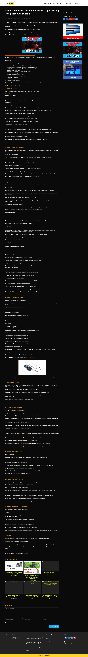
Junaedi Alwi (9, 18)
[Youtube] (74, 638)
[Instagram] (68, 638)
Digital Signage (48, 641)
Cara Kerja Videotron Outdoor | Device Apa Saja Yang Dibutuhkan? (20, 54)
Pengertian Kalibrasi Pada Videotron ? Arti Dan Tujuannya (14, 596)
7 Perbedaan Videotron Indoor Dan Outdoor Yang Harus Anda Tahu (32, 597)
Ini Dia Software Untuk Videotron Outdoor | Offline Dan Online (19, 142)
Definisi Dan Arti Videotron (50, 572)
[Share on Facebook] (67, 19)
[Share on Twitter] (64, 19)
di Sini (25, 443)
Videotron (28, 18)
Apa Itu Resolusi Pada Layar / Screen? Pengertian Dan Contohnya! (32, 577)
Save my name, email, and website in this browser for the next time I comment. (23, 622)
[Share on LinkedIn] (76, 19)
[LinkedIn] (71, 638)
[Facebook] (65, 638)
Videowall (47, 638)
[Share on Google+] (70, 19)
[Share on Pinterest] (73, 19)
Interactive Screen (49, 639)
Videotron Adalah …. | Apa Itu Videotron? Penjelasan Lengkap (50, 596)
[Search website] (82, 3)
